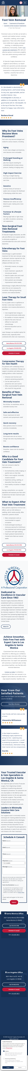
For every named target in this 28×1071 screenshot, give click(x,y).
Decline (20, 1067)
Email (6, 847)
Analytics (7, 1051)
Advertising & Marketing (10, 1058)
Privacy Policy (21, 892)
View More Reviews (14, 704)
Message (7, 866)
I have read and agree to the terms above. (13, 898)
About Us (5, 626)
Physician (7, 860)
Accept (8, 1067)
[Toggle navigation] (25, 2)
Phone (6, 854)
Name (6, 840)
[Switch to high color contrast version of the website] (20, 2)
